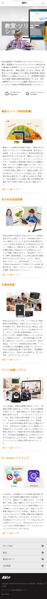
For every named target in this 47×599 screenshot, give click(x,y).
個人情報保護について (19, 590)
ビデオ (6, 189)
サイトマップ (6, 590)
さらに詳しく (17, 189)
